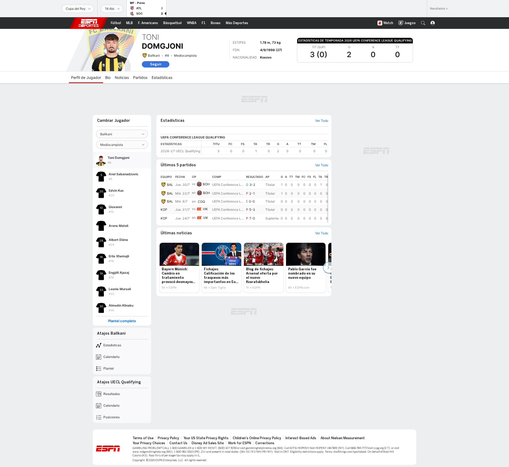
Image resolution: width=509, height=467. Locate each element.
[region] (264, 148)
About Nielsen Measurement (343, 438)
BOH (206, 184)
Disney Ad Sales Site (208, 443)
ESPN (88, 23)
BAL (170, 185)
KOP (164, 210)
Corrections (264, 443)
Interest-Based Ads (301, 438)
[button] (423, 23)
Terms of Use (143, 438)
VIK (205, 209)
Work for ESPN (239, 443)
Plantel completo (122, 321)
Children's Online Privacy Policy (257, 438)
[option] (179, 268)
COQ (201, 202)
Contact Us (178, 443)
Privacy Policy (168, 438)
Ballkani (154, 55)
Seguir (155, 64)
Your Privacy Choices (149, 443)
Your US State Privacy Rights (206, 438)
